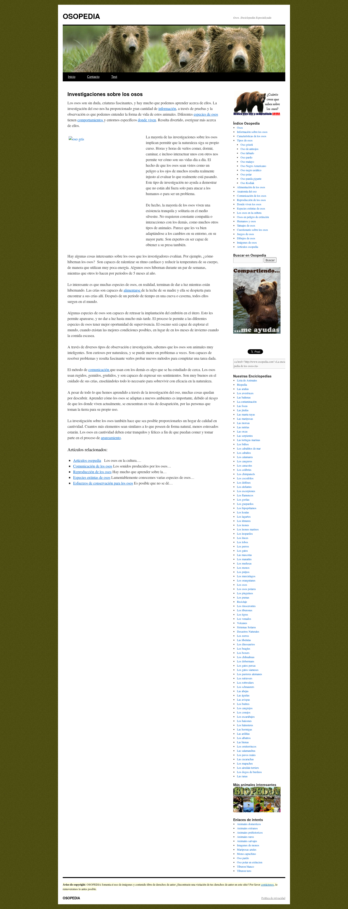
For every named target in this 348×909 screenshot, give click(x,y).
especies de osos (206, 114)
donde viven (147, 119)
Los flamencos (245, 495)
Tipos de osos (245, 140)
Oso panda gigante (251, 178)
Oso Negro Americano (253, 166)
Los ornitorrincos (246, 746)
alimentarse (132, 290)
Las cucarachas (245, 759)
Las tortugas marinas (248, 440)
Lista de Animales (247, 380)
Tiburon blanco (245, 866)
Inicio (71, 77)
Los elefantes (244, 487)
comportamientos (90, 119)
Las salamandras (246, 750)
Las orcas (242, 431)
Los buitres (243, 704)
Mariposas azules (246, 849)
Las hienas (243, 742)
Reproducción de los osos (92, 471)
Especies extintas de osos (91, 477)
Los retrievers (244, 678)
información (167, 108)
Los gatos (242, 550)
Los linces (242, 538)
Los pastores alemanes (249, 674)
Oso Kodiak (247, 183)
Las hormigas (244, 729)
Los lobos (242, 542)
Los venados (244, 619)
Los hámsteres (245, 725)
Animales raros (245, 837)
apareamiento (111, 437)
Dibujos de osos (246, 238)
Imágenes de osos (247, 242)
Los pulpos (243, 572)
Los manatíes (244, 559)
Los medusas (244, 563)
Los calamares (245, 457)
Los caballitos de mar (249, 448)
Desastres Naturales (248, 631)
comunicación (99, 369)
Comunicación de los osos (92, 465)
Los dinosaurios (246, 644)
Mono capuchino (246, 854)
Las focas (242, 406)
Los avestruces (245, 393)
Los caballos (244, 452)
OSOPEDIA (81, 16)
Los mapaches (245, 763)
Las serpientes (245, 435)
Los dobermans (245, 661)
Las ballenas (244, 397)
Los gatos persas (246, 665)
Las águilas (243, 695)
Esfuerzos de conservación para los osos (103, 483)
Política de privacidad (273, 898)
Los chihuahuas (245, 657)
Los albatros (244, 738)
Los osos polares (246, 589)
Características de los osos (251, 136)
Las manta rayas (246, 414)
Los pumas (243, 597)
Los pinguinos (245, 593)
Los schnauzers (245, 687)
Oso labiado (247, 153)
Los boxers (243, 653)
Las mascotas (244, 555)
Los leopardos (245, 533)
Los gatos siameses (248, 670)
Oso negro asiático (251, 170)
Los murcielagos (246, 576)
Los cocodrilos (245, 478)
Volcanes (242, 623)
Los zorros (243, 636)
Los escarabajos (246, 716)
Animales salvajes (247, 841)
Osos (240, 127)
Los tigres (242, 614)
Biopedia (242, 384)
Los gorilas (243, 499)
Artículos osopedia (87, 460)
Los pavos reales (246, 755)
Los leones (243, 525)
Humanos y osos (246, 221)
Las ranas (242, 776)
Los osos (242, 584)
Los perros (243, 546)
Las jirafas (243, 410)
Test (114, 77)
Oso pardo (246, 157)
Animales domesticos (249, 824)
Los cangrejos (245, 708)
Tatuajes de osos (246, 225)
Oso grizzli (247, 144)
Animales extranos (247, 828)
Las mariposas (245, 418)
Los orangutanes (246, 580)
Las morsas (243, 423)
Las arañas (243, 389)
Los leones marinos (248, 529)
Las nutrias (243, 427)
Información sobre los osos (252, 132)
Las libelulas (244, 640)
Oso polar (246, 174)
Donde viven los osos (249, 204)
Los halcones (244, 721)
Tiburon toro (244, 871)
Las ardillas (243, 733)
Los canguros (244, 461)
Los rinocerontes (246, 606)
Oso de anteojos (250, 149)
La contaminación (247, 401)
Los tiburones (244, 610)
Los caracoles (244, 465)
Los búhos (243, 444)
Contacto (93, 77)
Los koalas (243, 512)
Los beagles (243, 648)
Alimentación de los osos (251, 187)
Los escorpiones (246, 491)
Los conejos (243, 712)
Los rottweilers (245, 682)
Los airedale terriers (248, 767)
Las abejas (243, 691)
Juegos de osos (245, 234)
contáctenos (267, 884)
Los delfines (244, 482)
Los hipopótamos (246, 508)
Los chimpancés (246, 474)
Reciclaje (242, 601)
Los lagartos (244, 516)
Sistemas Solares (246, 627)
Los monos (243, 567)
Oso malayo (247, 161)
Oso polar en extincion (249, 862)
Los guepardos (245, 504)
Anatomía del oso (247, 191)
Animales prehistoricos (250, 832)
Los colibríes (244, 470)
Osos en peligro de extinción (253, 217)
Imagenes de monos (248, 845)
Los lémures (244, 521)
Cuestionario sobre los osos (252, 230)
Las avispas (243, 699)
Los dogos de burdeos (249, 772)
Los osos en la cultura (249, 212)
